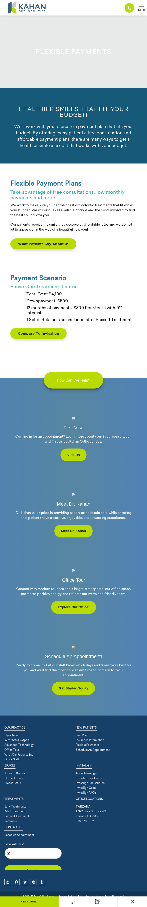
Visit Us (73, 455)
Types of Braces (14, 773)
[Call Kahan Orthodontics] (129, 8)
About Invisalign (86, 773)
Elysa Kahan (12, 735)
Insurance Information (90, 740)
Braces (10, 765)
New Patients (86, 727)
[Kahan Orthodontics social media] (33, 882)
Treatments (14, 799)
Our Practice (14, 727)
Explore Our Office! (73, 607)
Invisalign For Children (90, 783)
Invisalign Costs (86, 788)
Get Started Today (73, 688)
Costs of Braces (14, 778)
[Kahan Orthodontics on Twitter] (25, 882)
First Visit (82, 735)
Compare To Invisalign (38, 333)
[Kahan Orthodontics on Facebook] (16, 882)
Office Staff (11, 759)
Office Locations (89, 799)
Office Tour (11, 750)
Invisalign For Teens (89, 778)
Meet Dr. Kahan (73, 531)
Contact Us (13, 827)
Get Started (29, 901)
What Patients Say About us (43, 244)
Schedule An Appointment (93, 750)
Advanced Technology (18, 745)
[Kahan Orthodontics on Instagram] (7, 882)
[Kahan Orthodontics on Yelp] (42, 882)
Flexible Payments (87, 745)
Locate (132, 901)
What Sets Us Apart (16, 740)
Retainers (10, 821)
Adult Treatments (15, 811)
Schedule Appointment (19, 835)
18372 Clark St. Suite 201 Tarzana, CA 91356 (91, 811)
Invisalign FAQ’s (86, 792)
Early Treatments (15, 806)
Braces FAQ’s (12, 783)
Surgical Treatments (17, 816)
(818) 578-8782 (73, 901)
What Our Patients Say (18, 754)
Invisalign (84, 765)
